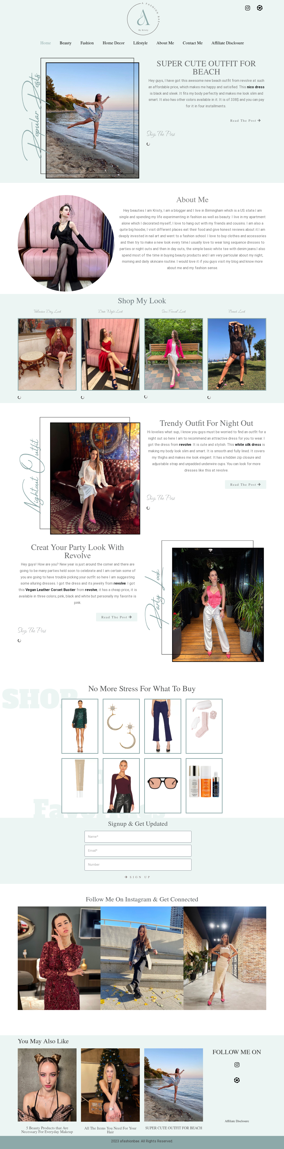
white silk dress (248, 444)
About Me (165, 42)
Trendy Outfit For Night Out (206, 422)
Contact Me (193, 42)
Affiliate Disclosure (227, 42)
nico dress (255, 87)
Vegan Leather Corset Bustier (51, 590)
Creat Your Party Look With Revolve (77, 550)
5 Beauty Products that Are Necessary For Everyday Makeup (47, 1129)
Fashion (87, 42)
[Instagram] (247, 7)
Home (45, 42)
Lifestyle (140, 42)
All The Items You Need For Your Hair (110, 1130)
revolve (185, 444)
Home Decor (113, 42)
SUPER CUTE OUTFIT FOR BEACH (173, 1127)
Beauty (66, 42)
